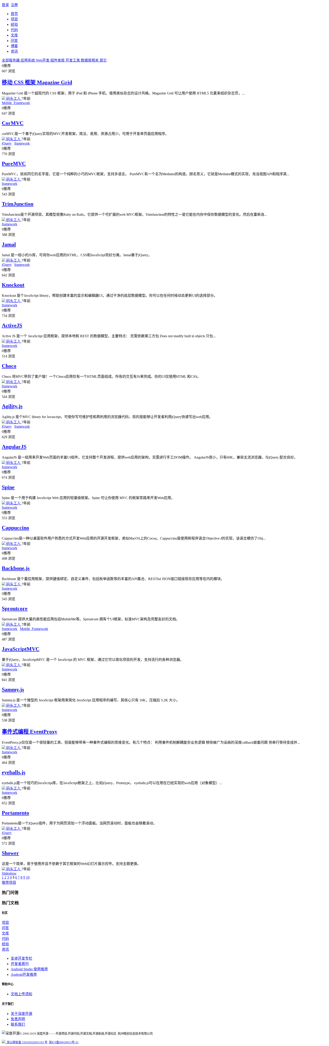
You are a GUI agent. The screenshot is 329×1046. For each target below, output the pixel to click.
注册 (14, 5)
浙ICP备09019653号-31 (64, 1042)
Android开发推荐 (24, 974)
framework (22, 143)
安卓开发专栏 (21, 958)
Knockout (13, 285)
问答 (14, 41)
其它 (103, 60)
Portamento (15, 813)
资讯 (14, 51)
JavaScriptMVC (20, 649)
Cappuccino (15, 528)
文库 (14, 35)
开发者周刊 (20, 964)
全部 (5, 60)
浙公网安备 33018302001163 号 (26, 1042)
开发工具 (73, 60)
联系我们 (18, 1024)
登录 (5, 5)
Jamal (9, 244)
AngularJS (14, 447)
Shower (10, 853)
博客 (14, 46)
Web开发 (43, 60)
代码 (14, 30)
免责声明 (18, 1019)
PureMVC (14, 164)
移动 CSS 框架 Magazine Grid (37, 82)
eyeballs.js (13, 772)
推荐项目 (9, 882)
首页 (14, 14)
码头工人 (13, 98)
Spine (8, 487)
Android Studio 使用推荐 (29, 969)
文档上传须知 (21, 994)
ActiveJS (12, 325)
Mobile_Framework (16, 103)
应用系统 (28, 60)
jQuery (7, 143)
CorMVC (13, 123)
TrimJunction (17, 204)
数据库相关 (90, 60)
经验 (14, 24)
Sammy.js (13, 689)
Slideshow (9, 873)
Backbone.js (16, 568)
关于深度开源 (21, 1014)
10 (28, 877)
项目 (14, 19)
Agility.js (12, 406)
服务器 (15, 60)
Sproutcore (15, 608)
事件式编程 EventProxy (29, 731)
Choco (9, 366)
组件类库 (58, 60)
